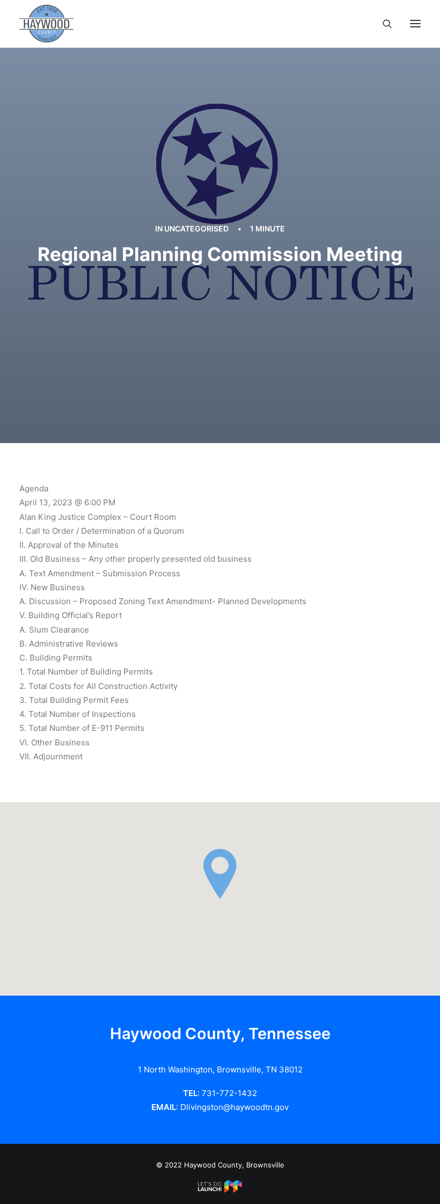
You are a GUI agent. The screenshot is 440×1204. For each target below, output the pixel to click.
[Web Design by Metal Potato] (220, 1190)
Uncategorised (196, 228)
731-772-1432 (229, 1093)
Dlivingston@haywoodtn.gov (234, 1107)
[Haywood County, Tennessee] (46, 23)
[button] (415, 23)
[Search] (382, 23)
